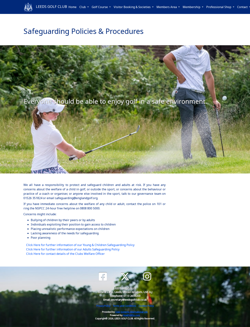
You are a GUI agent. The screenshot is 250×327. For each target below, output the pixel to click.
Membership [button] (192, 7)
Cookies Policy (146, 305)
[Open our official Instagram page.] (147, 276)
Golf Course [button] (100, 7)
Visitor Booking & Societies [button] (132, 7)
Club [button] (83, 7)
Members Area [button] (167, 7)
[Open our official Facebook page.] (103, 276)
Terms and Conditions (124, 305)
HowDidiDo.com (131, 315)
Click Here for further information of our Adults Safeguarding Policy (73, 249)
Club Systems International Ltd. (131, 311)
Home (72, 7)
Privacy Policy (103, 305)
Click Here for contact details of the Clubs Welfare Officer (65, 254)
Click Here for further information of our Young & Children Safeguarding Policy (80, 245)
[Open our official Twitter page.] (125, 276)
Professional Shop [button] (219, 7)
